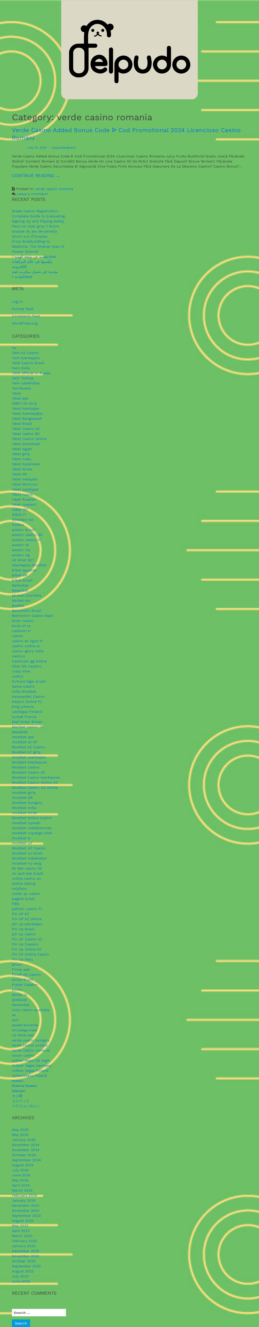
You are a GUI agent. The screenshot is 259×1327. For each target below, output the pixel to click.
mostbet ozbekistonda (31, 828)
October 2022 (24, 1261)
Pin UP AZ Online (26, 919)
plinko (17, 990)
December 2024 (25, 1145)
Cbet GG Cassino (26, 666)
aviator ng (21, 555)
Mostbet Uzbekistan (29, 858)
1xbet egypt (22, 449)
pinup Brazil (22, 979)
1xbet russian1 (24, 504)
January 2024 (24, 1200)
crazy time (21, 671)
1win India (21, 368)
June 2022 (21, 1281)
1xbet (16, 393)
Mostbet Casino (25, 767)
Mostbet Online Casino (32, 818)
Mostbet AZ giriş (26, 752)
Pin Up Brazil (23, 929)
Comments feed (26, 316)
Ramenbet (21, 1005)
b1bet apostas (24, 570)
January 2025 (23, 1140)
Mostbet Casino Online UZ (35, 782)
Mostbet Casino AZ (28, 772)
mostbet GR (22, 798)
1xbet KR (19, 474)
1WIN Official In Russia (31, 373)
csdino (18, 676)
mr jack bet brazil (27, 873)
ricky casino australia (30, 1010)
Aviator (18, 525)
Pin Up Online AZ (26, 949)
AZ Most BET (23, 560)
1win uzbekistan (26, 383)
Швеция (18, 1091)
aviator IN (20, 545)
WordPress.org (24, 323)
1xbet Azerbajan (25, 408)
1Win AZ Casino (25, 353)
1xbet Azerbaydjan (27, 413)
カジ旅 (17, 1096)
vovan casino (23, 1055)
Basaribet (20, 590)
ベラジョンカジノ (26, 1106)
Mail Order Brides (27, 722)
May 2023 (20, 1226)
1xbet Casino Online (29, 439)
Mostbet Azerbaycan (29, 762)
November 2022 (25, 1256)
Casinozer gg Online (29, 661)
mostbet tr (21, 838)
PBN (15, 904)
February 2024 (24, 1195)
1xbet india (21, 459)
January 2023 (23, 1246)
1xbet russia (22, 494)
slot (15, 1020)
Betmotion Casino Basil (32, 616)
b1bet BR (19, 575)
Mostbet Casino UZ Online (35, 787)
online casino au (26, 878)
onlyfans (19, 889)
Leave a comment (32, 194)
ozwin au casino (26, 894)
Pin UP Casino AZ (27, 939)
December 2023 (25, 1205)
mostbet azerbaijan (29, 757)
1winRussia (21, 388)
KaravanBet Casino (28, 696)
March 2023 (22, 1236)
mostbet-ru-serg (26, 863)
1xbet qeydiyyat (25, 489)
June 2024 (21, 1175)
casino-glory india (28, 651)
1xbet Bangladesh (27, 418)
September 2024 (26, 1160)
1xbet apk (20, 398)
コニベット (21, 1101)
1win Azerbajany (26, 358)
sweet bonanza (25, 1025)
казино (17, 1081)
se (14, 1015)
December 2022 (25, 1251)
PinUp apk (21, 969)
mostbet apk (23, 737)
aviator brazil (23, 530)
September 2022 (26, 1266)
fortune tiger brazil (29, 681)
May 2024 (20, 1180)
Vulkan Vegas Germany (32, 1065)
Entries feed (22, 309)
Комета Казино (24, 1086)
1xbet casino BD (26, 434)
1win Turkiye (22, 378)
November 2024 (25, 1150)
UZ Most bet (23, 1035)
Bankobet (20, 585)
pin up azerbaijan (27, 924)
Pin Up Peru (22, 959)
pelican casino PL (27, 909)
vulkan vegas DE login (31, 1060)
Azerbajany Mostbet (29, 565)
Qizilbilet (19, 1000)
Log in (17, 301)
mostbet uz (22, 843)
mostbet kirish (24, 813)
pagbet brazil (23, 899)
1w (14, 348)
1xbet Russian (24, 499)
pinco (17, 964)
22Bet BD (20, 509)
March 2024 (22, 1190)
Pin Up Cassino (25, 944)
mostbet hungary (27, 803)
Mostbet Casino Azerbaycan (36, 777)
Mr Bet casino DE (27, 868)
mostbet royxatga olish (32, 833)
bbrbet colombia (26, 595)
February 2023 (24, 1241)
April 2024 (21, 1185)
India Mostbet (24, 691)
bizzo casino (23, 621)
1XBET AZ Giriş (24, 403)
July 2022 (20, 1276)
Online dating (23, 883)
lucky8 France (24, 717)
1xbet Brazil (22, 424)
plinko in (19, 995)
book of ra (21, 626)
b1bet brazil (22, 580)
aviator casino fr (26, 540)
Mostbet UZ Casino (29, 848)
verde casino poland (30, 1045)
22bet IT (19, 515)
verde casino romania (54, 189)
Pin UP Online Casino (30, 954)
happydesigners (63, 147)
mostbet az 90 (24, 742)
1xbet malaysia (24, 479)
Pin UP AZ (20, 914)
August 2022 (23, 1271)
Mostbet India (24, 808)
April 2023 (21, 1231)
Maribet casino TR (28, 727)
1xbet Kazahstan (26, 464)
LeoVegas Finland (27, 712)
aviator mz (21, 550)
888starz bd (22, 520)
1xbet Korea (22, 469)
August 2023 (23, 1221)
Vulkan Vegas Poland (30, 1070)
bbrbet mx (21, 600)
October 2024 (24, 1155)
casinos (18, 656)
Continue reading (48, 177)
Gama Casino (23, 686)
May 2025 (20, 1135)
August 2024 (23, 1165)
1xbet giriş (21, 454)
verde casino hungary (31, 1040)
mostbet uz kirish (27, 853)
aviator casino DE (27, 535)
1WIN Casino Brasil (28, 363)
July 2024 (20, 1170)
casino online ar (26, 646)
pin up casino (24, 934)
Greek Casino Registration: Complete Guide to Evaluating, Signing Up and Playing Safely (39, 216)
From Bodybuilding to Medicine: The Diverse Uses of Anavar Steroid (38, 246)
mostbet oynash (26, 823)
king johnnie (23, 707)
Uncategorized (24, 1030)
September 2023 (26, 1216)
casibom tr (21, 631)
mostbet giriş (23, 792)
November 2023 (25, 1210)
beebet (18, 605)
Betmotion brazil (26, 611)
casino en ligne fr (27, 641)
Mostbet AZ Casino (28, 747)
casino (17, 636)
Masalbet (20, 732)
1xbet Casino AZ (26, 429)
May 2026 (20, 1130)
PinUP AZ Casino (26, 974)
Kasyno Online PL (27, 702)
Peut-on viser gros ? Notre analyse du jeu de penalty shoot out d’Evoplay (35, 231)
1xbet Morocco (25, 484)
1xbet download (26, 444)
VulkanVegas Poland (29, 1076)
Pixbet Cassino (25, 985)
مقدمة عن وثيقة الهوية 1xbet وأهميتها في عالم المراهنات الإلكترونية (34, 261)
